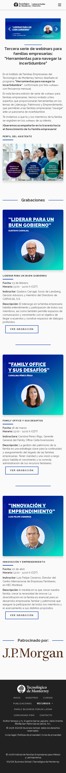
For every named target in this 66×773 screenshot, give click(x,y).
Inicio (16, 698)
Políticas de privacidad (29, 735)
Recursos (44, 703)
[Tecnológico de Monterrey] (29, 5)
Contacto (46, 715)
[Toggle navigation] (59, 4)
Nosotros (32, 698)
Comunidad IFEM (24, 715)
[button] (9, 28)
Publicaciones (22, 703)
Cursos (48, 698)
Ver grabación (22, 329)
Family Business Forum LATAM (33, 709)
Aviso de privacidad (51, 735)
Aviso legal (10, 735)
